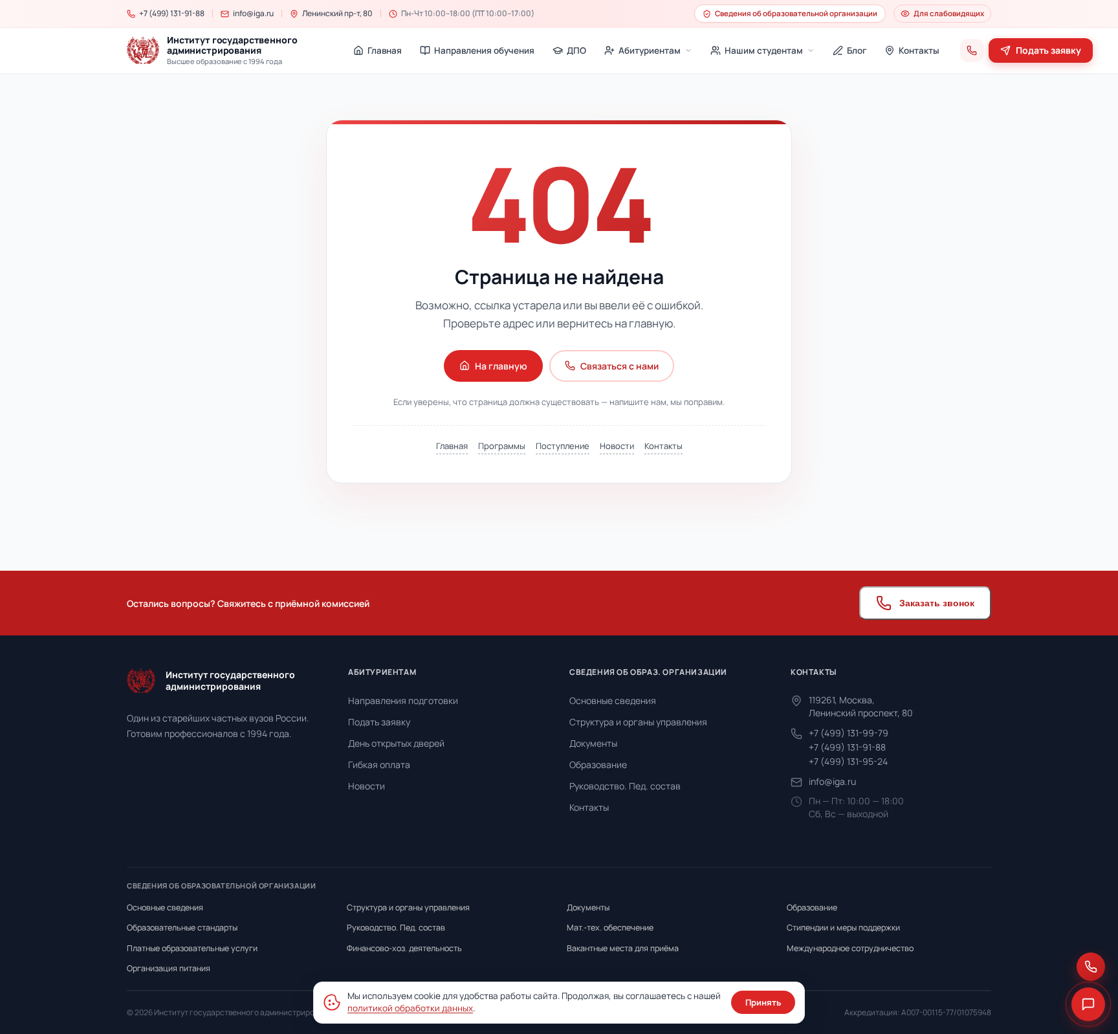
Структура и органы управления (638, 722)
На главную (501, 366)
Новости (617, 446)
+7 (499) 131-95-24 (848, 761)
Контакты (663, 446)
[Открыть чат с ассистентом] (1088, 1004)
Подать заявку (379, 722)
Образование (598, 764)
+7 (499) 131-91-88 (847, 747)
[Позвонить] (971, 50)
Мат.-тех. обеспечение (610, 927)
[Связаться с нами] (1091, 966)
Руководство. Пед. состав (625, 786)
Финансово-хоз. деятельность (404, 948)
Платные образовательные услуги (192, 948)
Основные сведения (612, 700)
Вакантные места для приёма (623, 948)
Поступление (562, 446)
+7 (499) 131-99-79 (848, 733)
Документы (593, 743)
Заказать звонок (936, 603)
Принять (763, 1002)
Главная (452, 446)
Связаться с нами (619, 366)
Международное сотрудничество (850, 948)
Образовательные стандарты (182, 927)
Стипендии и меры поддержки (843, 927)
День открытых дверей (396, 743)
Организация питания (168, 968)
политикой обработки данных (410, 1008)
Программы (501, 446)
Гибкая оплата (379, 764)
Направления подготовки (403, 700)
